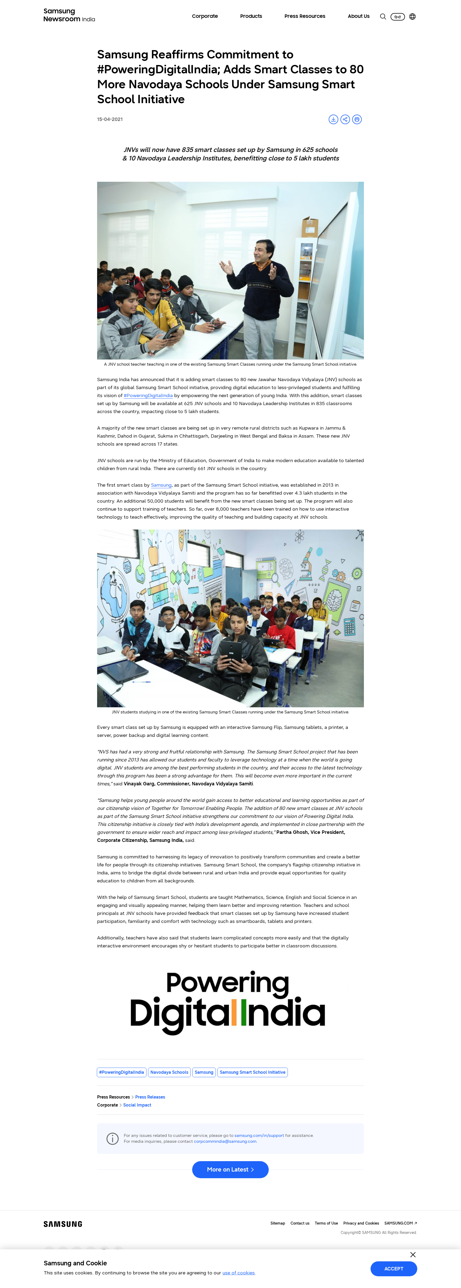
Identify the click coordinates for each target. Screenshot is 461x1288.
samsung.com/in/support (259, 1135)
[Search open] (383, 16)
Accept (393, 1269)
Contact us (300, 1223)
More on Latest (227, 1169)
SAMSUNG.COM (398, 1223)
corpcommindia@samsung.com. (225, 1141)
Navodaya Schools (169, 1072)
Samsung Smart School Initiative (252, 1072)
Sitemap (278, 1223)
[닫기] (413, 1254)
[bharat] (398, 17)
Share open (345, 119)
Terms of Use (326, 1223)
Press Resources (305, 16)
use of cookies (238, 1273)
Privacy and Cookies (361, 1223)
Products (251, 16)
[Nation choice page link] (412, 16)
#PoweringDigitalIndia (148, 395)
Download (333, 119)
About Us (359, 16)
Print (357, 119)
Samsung (161, 485)
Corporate (205, 16)
